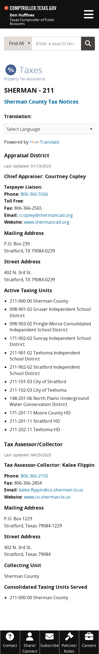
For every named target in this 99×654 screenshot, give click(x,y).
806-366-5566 (34, 194)
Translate (49, 142)
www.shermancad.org (46, 222)
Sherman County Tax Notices (41, 101)
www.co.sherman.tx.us (47, 497)
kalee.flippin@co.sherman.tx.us (51, 490)
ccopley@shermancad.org (46, 215)
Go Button (88, 43)
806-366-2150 (34, 476)
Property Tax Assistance (24, 78)
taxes (29, 70)
